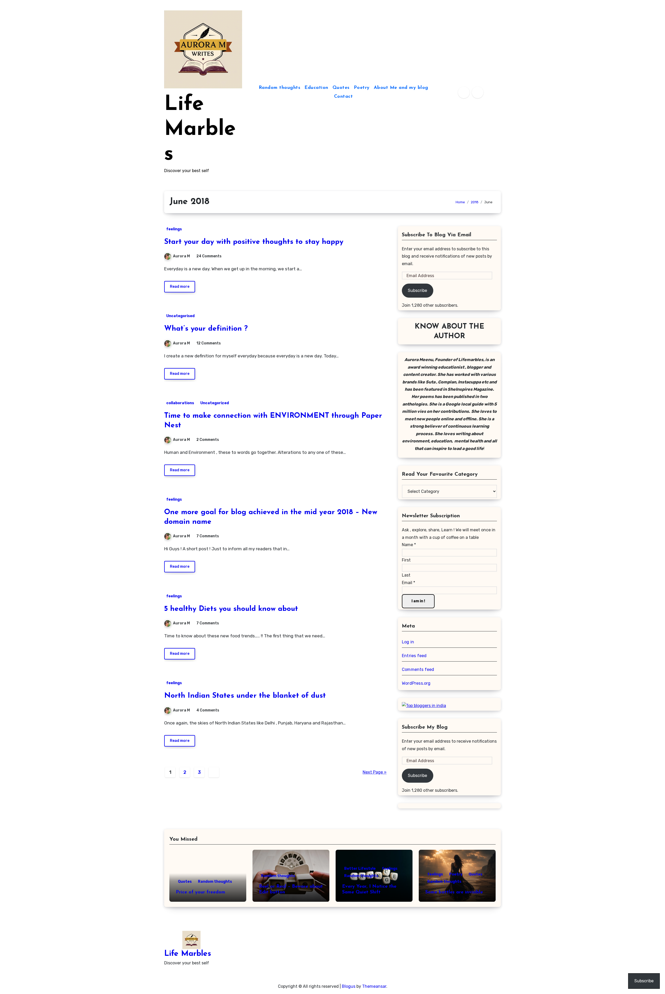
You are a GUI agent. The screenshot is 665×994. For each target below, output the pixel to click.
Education (316, 88)
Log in (408, 641)
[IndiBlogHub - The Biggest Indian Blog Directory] (424, 705)
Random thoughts (280, 88)
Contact (343, 96)
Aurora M (181, 256)
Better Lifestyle (360, 868)
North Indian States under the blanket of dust (245, 695)
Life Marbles (200, 129)
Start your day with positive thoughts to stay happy (253, 242)
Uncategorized (214, 403)
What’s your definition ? (206, 328)
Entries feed (414, 655)
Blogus (348, 986)
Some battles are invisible (454, 892)
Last (406, 575)
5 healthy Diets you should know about (231, 609)
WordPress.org (416, 683)
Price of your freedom (200, 892)
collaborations (180, 403)
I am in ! (418, 601)
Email (408, 582)
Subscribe (417, 290)
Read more (179, 286)
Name (409, 544)
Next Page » (375, 772)
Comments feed (418, 669)
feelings (174, 229)
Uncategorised (180, 316)
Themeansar (374, 986)
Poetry (362, 88)
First (406, 560)
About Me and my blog (401, 88)
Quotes (341, 88)
